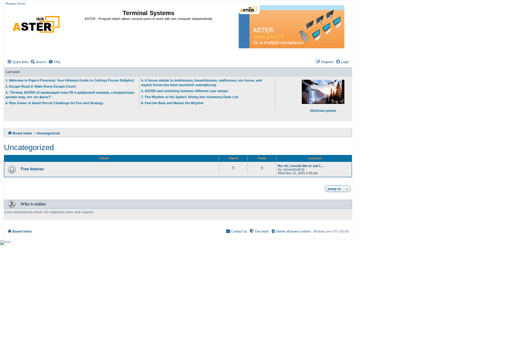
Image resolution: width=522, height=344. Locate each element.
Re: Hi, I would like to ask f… (301, 166)
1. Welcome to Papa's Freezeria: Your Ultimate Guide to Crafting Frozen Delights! (69, 80)
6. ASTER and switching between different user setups (184, 91)
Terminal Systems (148, 13)
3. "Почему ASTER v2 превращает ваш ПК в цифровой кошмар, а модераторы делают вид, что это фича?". (69, 95)
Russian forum (15, 3)
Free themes (32, 169)
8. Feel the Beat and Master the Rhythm (172, 103)
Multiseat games (323, 110)
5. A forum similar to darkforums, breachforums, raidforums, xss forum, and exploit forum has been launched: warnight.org (201, 83)
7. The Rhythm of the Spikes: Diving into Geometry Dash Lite (189, 97)
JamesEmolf (291, 169)
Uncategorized (29, 147)
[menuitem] (38, 62)
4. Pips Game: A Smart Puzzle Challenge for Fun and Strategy (54, 103)
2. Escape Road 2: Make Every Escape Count (40, 86)
